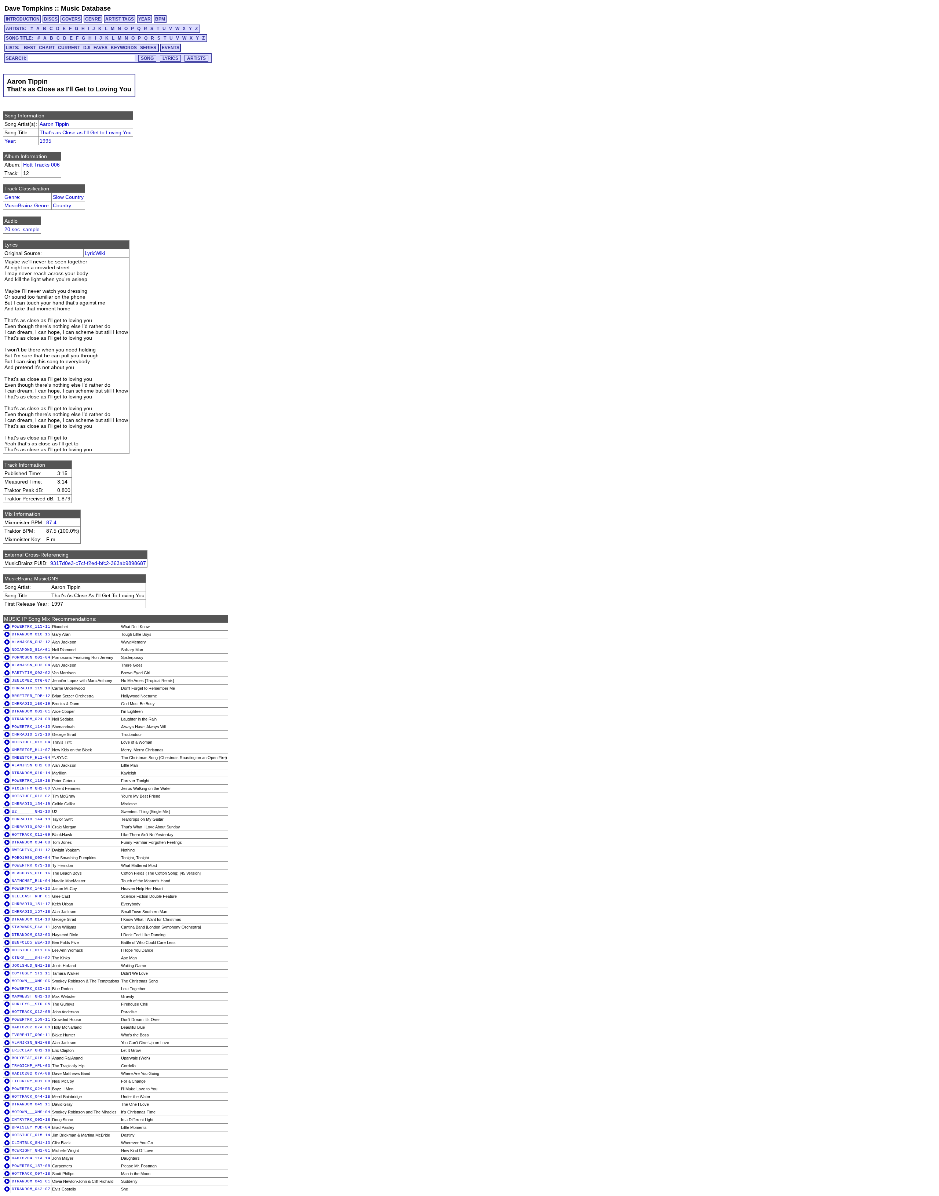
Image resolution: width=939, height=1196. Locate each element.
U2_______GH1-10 (31, 811)
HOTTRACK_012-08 (31, 1012)
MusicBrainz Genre (26, 205)
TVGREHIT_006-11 (31, 1035)
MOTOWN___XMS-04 (31, 1112)
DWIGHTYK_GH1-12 (31, 850)
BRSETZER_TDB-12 (31, 696)
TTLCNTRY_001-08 (31, 1081)
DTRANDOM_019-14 (31, 773)
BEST (30, 47)
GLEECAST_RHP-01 (31, 896)
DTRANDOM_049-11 (31, 1104)
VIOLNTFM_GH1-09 (31, 788)
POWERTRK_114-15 (31, 727)
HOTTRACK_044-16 (31, 1096)
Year (9, 141)
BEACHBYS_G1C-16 (31, 873)
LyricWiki (95, 253)
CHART (47, 47)
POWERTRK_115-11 (31, 626)
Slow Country (68, 197)
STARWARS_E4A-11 (31, 927)
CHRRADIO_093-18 (31, 827)
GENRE (93, 19)
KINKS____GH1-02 (31, 958)
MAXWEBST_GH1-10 (31, 996)
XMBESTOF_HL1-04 (31, 757)
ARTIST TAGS (119, 19)
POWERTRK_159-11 (31, 1019)
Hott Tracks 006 (41, 165)
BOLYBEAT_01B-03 (31, 1058)
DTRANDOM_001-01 (31, 711)
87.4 (51, 522)
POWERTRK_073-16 (31, 865)
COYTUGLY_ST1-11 (31, 973)
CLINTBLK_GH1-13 (31, 1143)
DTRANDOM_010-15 (31, 634)
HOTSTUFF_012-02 (31, 796)
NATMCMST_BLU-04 (31, 881)
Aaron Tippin (54, 124)
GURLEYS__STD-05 (31, 1004)
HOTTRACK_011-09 (31, 834)
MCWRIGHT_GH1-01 (31, 1150)
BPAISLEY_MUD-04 (31, 1127)
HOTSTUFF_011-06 (31, 950)
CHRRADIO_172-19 (31, 734)
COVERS (71, 19)
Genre (11, 197)
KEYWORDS (124, 47)
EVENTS (170, 47)
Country (62, 205)
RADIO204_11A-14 (31, 1158)
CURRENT (69, 47)
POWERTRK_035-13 (31, 989)
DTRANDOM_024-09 (31, 719)
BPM (160, 19)
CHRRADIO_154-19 (31, 804)
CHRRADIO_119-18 (31, 688)
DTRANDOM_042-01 (31, 1181)
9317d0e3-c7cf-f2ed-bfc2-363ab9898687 (98, 563)
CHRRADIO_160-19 (31, 703)
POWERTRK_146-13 (31, 888)
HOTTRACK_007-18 (31, 1173)
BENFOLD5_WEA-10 (31, 942)
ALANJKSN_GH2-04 (31, 665)
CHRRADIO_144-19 (31, 819)
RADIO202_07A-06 (31, 1073)
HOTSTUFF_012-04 (31, 742)
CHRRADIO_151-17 (31, 904)
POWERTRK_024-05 (31, 1089)
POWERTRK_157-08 (31, 1166)
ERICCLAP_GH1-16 (31, 1050)
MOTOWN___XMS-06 (31, 981)
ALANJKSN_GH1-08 (31, 1042)
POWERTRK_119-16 (31, 781)
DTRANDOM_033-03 (31, 935)
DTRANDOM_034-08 (31, 842)
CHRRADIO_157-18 (31, 911)
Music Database (86, 8)
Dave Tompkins (28, 8)
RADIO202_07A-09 (31, 1027)
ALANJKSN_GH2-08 (31, 765)
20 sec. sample (22, 229)
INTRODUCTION (23, 19)
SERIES (148, 47)
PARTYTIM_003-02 (31, 673)
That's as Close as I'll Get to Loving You (86, 132)
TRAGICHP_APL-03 (31, 1066)
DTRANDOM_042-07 (31, 1189)
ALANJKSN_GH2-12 (31, 642)
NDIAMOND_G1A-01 (31, 650)
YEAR (144, 19)
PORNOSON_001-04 (31, 657)
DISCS (51, 19)
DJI (86, 47)
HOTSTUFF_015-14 (31, 1135)
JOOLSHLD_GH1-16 (31, 965)
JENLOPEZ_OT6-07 (31, 680)
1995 (45, 141)
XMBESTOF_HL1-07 (31, 750)
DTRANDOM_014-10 (31, 919)
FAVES (100, 47)
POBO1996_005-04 (31, 858)
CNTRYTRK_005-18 (31, 1119)
